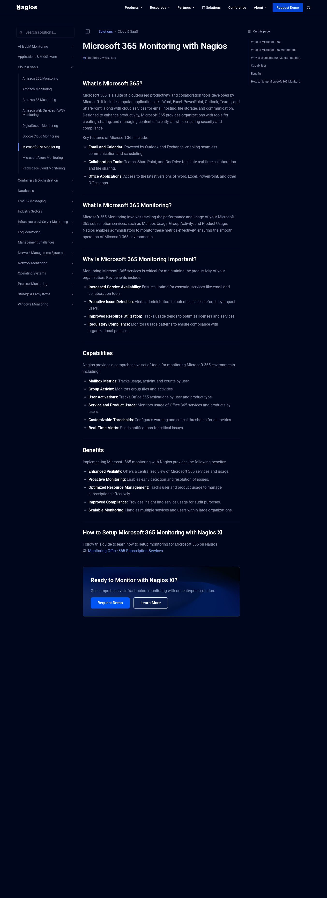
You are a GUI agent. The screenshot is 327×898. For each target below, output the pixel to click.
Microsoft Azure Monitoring (42, 158)
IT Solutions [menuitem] (211, 7)
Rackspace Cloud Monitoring (43, 168)
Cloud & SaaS (27, 67)
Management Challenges (36, 242)
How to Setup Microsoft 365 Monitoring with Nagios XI (278, 81)
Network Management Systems (41, 253)
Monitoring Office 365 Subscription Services (125, 550)
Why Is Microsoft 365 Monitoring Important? (278, 58)
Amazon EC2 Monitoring (40, 78)
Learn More (151, 603)
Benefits (256, 73)
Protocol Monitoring (32, 284)
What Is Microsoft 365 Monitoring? (273, 50)
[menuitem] (133, 7)
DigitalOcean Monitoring (40, 126)
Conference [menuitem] (237, 7)
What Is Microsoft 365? (266, 42)
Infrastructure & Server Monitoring (43, 222)
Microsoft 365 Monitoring (41, 147)
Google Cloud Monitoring (40, 136)
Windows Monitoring (33, 304)
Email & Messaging (32, 201)
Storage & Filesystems (34, 294)
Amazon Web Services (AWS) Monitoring (43, 112)
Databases (26, 191)
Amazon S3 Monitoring (39, 100)
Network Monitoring (32, 263)
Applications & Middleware (37, 57)
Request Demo (110, 603)
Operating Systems (32, 273)
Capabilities (259, 65)
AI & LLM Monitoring (33, 46)
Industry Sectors (30, 211)
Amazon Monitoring (37, 89)
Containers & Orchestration (38, 180)
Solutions (106, 31)
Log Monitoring (29, 232)
